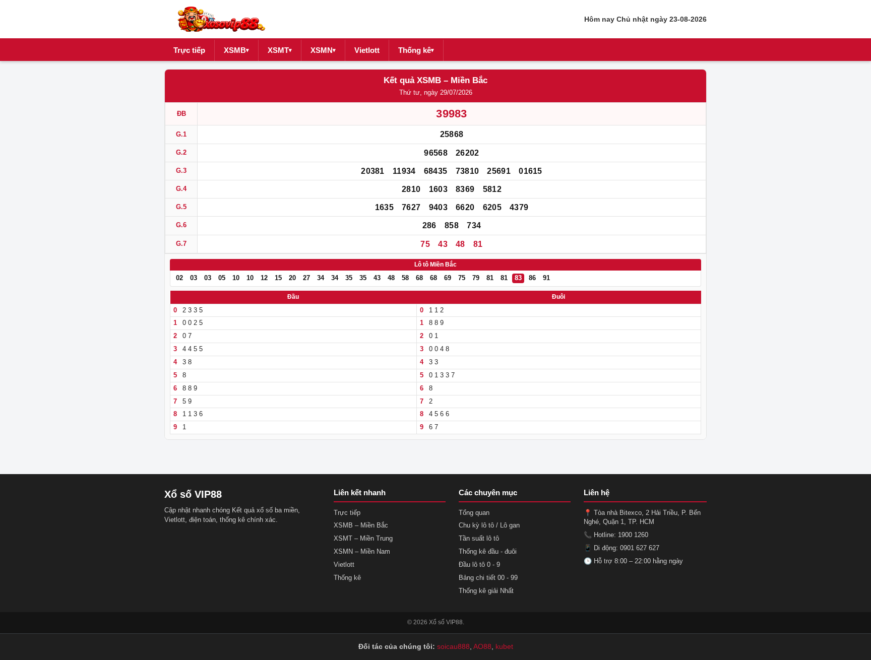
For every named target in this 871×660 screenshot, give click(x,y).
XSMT (280, 50)
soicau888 (453, 646)
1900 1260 (633, 535)
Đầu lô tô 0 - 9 (479, 564)
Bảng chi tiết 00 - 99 (488, 577)
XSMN (323, 50)
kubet (504, 646)
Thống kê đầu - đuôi (488, 551)
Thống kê (416, 50)
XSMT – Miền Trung (363, 538)
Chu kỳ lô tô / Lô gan (489, 525)
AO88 (482, 646)
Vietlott (367, 50)
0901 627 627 (639, 548)
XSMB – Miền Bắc (361, 525)
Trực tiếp (189, 50)
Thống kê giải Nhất (486, 591)
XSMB (236, 50)
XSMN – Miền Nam (362, 551)
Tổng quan (474, 512)
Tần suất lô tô (479, 538)
